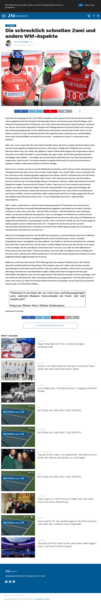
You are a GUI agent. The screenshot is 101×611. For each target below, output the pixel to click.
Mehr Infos (90, 5)
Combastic (39, 599)
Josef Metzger (23, 42)
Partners (47, 599)
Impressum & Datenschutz (14, 595)
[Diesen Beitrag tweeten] (36, 110)
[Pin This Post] (50, 110)
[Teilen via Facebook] (21, 110)
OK (80, 5)
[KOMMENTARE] (79, 110)
